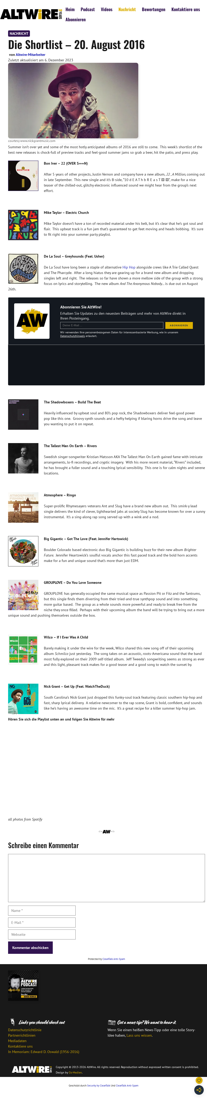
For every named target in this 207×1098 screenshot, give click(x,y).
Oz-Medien (75, 1072)
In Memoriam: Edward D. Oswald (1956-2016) (43, 1051)
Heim (70, 9)
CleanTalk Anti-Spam (113, 959)
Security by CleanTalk (98, 1085)
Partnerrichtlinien (21, 1035)
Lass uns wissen (139, 1035)
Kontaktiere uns (185, 9)
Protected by (106, 959)
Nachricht (127, 9)
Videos (106, 9)
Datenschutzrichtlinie (24, 1030)
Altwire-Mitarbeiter (30, 54)
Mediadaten (17, 1040)
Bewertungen (153, 9)
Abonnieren (75, 19)
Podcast (88, 9)
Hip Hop (129, 267)
